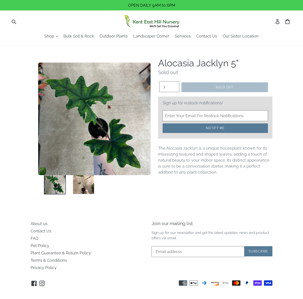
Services (183, 36)
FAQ (34, 238)
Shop (49, 36)
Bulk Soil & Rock (78, 36)
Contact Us (206, 36)
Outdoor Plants (114, 36)
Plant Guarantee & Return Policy (61, 253)
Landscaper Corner (151, 36)
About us (39, 223)
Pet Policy (40, 245)
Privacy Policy (44, 267)
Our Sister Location (241, 36)
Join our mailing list (172, 223)
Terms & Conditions (49, 260)
